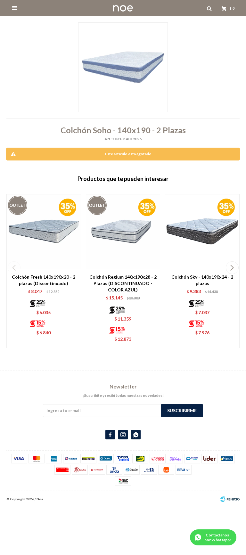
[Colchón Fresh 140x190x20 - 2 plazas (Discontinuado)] (43, 231)
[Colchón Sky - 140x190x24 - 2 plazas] (202, 231)
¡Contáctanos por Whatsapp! (217, 537)
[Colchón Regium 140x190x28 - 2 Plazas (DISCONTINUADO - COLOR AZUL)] (123, 231)
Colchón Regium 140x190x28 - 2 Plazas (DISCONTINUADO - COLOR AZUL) (123, 283)
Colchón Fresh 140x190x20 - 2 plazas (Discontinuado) (43, 280)
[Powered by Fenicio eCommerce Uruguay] (230, 499)
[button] (232, 268)
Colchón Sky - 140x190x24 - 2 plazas (202, 280)
